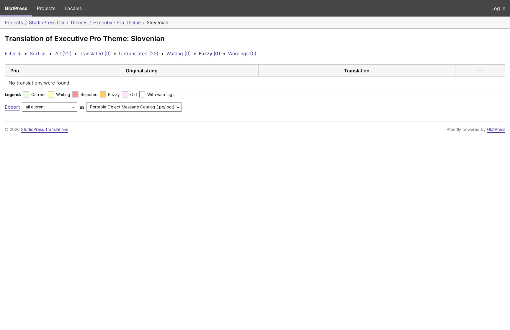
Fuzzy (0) (209, 53)
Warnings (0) (242, 53)
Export (12, 107)
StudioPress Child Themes (58, 22)
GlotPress (16, 8)
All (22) (63, 53)
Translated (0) (95, 53)
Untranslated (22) (138, 53)
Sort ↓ (37, 53)
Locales (73, 8)
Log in (498, 8)
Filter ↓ (13, 53)
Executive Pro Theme (117, 22)
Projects (46, 8)
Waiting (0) (178, 53)
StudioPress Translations (44, 129)
